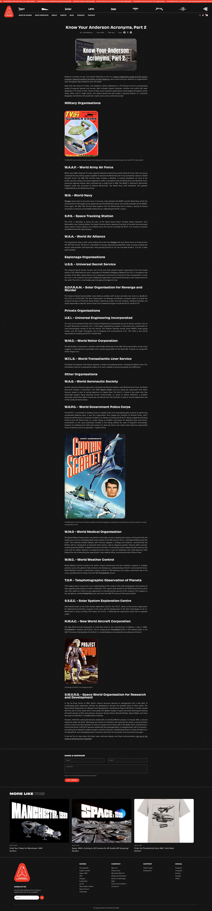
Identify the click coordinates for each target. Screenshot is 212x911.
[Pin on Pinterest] (131, 32)
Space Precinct (84, 889)
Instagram (178, 870)
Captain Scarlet (84, 870)
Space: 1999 (83, 873)
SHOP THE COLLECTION (111, 1)
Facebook (178, 868)
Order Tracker (147, 868)
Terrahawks (83, 891)
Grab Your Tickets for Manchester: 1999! (26, 848)
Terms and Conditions (118, 884)
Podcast (178, 873)
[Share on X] (128, 32)
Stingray (82, 878)
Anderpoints (147, 870)
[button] (56, 15)
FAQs (113, 881)
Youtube (178, 876)
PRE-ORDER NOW (43, 1)
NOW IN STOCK (78, 1)
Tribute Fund (115, 870)
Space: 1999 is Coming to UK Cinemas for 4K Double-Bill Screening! (100, 848)
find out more (7, 1)
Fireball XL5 (83, 881)
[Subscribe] (42, 898)
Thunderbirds (84, 868)
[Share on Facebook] (124, 32)
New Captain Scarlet (86, 886)
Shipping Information (118, 876)
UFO (80, 876)
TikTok (177, 878)
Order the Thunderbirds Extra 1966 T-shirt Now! (154, 848)
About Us (114, 868)
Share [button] (120, 32)
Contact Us (115, 886)
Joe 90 (81, 884)
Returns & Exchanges (118, 878)
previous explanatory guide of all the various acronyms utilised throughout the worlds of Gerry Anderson (106, 77)
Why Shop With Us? (118, 873)
